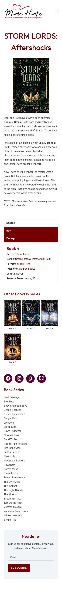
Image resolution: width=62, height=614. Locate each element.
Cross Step (10, 426)
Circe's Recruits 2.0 (14, 414)
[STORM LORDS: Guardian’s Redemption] (12, 347)
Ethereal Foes (11, 435)
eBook (20, 263)
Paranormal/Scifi (41, 258)
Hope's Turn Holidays (15, 443)
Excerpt (11, 238)
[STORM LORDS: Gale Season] (49, 313)
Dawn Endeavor (12, 431)
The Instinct (10, 486)
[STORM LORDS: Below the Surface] (31, 313)
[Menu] (56, 11)
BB (41, 378)
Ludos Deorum (12, 452)
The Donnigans (12, 481)
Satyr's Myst (11, 469)
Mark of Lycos (12, 456)
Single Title (10, 519)
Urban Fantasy (23, 258)
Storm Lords (23, 254)
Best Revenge (12, 397)
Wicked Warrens (13, 515)
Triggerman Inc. (12, 498)
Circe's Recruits (12, 409)
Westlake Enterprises (16, 511)
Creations (9, 422)
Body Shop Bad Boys (15, 405)
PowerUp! (9, 464)
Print (27, 263)
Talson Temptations (15, 477)
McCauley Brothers (14, 460)
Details (10, 222)
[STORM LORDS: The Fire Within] (12, 313)
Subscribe (19, 568)
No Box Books (27, 268)
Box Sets (9, 401)
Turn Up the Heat (13, 502)
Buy (8, 230)
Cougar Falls (11, 418)
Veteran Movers (13, 506)
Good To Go (10, 439)
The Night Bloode (13, 490)
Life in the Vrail (12, 447)
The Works (10, 494)
